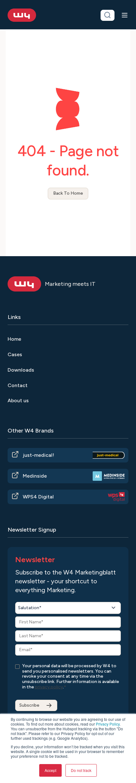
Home (14, 339)
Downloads (21, 370)
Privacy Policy (108, 724)
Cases (15, 354)
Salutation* (29, 607)
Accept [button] (50, 770)
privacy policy (49, 687)
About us (18, 400)
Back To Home (68, 193)
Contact (18, 385)
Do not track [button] (81, 770)
